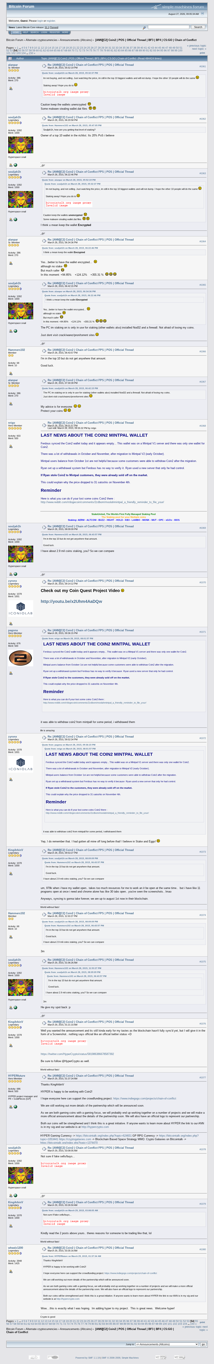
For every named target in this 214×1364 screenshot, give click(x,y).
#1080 (203, 1249)
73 (83, 50)
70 (72, 50)
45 (159, 47)
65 (55, 50)
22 (77, 47)
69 (69, 50)
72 (80, 50)
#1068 (203, 426)
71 (76, 50)
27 (95, 47)
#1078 (203, 1149)
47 (166, 47)
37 (131, 47)
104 (23, 53)
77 (97, 50)
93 (154, 50)
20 (70, 47)
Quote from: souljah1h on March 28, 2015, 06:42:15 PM (70, 388)
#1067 (203, 381)
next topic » (199, 48)
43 (152, 47)
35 (124, 47)
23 (81, 47)
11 (39, 47)
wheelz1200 (15, 1247)
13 (46, 47)
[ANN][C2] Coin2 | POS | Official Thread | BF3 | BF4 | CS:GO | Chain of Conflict (145, 40)
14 (49, 47)
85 (126, 50)
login (40, 20)
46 (163, 47)
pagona (13, 630)
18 (63, 47)
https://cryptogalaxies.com (75, 1139)
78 (101, 50)
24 (85, 47)
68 (65, 50)
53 (11, 50)
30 (106, 47)
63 (48, 50)
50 (177, 47)
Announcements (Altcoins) (76, 40)
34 (120, 47)
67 (62, 50)
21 (74, 47)
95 (161, 50)
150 (31, 53)
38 (134, 47)
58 (30, 50)
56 (23, 50)
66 (58, 50)
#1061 (203, 66)
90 (144, 50)
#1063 (203, 173)
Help (25, 32)
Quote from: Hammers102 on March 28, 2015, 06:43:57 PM (71, 534)
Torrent (54, 27)
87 (133, 50)
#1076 (203, 1023)
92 (151, 50)
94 (158, 50)
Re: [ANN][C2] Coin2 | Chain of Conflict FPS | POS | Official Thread (91, 64)
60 (37, 50)
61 (40, 50)
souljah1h (14, 117)
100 (180, 50)
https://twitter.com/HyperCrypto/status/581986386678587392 (77, 1054)
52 (7, 50)
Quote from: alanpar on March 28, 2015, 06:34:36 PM (69, 291)
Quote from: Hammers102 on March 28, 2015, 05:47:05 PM (71, 125)
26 (92, 47)
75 (90, 50)
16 (56, 47)
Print (202, 53)
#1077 (203, 1077)
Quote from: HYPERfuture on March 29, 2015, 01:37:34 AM (71, 1256)
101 (8, 53)
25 (88, 47)
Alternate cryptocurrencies (41, 40)
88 (136, 50)
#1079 (203, 1204)
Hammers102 (16, 349)
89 (140, 50)
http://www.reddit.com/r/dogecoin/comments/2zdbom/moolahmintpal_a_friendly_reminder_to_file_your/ (102, 502)
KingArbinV (15, 850)
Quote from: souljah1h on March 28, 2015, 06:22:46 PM (70, 248)
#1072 (203, 738)
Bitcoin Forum (14, 40)
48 (170, 47)
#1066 (203, 351)
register (51, 20)
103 (18, 53)
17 (60, 47)
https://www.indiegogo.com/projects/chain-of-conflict (144, 1098)
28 (99, 47)
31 (109, 47)
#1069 (203, 528)
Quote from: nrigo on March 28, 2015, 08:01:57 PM (67, 638)
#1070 (203, 582)
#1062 (203, 119)
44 (156, 47)
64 (51, 50)
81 (112, 50)
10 (35, 47)
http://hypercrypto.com (95, 1126)
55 (19, 50)
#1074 (203, 915)
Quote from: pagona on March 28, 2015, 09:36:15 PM (68, 745)
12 (42, 47)
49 (173, 47)
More (65, 32)
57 (26, 50)
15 (53, 47)
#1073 (203, 852)
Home (16, 32)
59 (33, 50)
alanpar (13, 64)
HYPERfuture (16, 1075)
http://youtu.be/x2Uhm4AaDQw (71, 601)
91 (147, 50)
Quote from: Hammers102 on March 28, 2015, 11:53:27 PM (71, 968)
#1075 (203, 961)
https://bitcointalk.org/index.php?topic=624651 (104, 1135)
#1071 (203, 632)
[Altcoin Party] (15, 164)
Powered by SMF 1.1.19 (87, 1357)
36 (127, 47)
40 (141, 47)
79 (104, 50)
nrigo (11, 422)
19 (67, 47)
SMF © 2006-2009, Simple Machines (120, 1357)
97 (168, 50)
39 (138, 47)
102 (13, 53)
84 (122, 50)
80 (108, 50)
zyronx (12, 580)
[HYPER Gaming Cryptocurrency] (15, 1106)
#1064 (203, 241)
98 (172, 50)
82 (115, 50)
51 (181, 47)
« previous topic (196, 45)
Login (44, 32)
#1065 (203, 285)
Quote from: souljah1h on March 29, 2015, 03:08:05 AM (70, 1210)
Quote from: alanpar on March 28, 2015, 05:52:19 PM (69, 180)
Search (35, 32)
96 (165, 50)
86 (129, 50)
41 (145, 47)
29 (102, 47)
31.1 (47, 27)
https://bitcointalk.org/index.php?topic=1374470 (69, 1142)
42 (149, 47)
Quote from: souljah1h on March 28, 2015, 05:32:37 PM (70, 73)
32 (113, 47)
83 (119, 50)
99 (176, 50)
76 (94, 50)
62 (44, 50)
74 (87, 50)
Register (55, 32)
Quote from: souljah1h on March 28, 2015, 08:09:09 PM (70, 858)
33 (117, 47)
